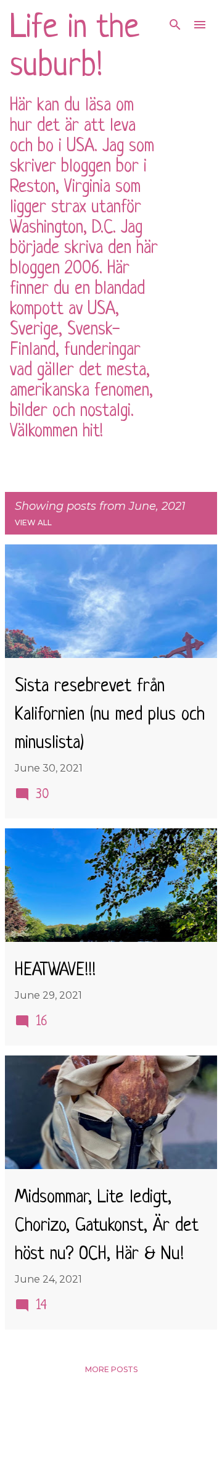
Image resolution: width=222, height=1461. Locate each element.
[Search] (175, 25)
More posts (111, 1369)
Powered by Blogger (118, 1416)
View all (33, 522)
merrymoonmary (147, 1442)
